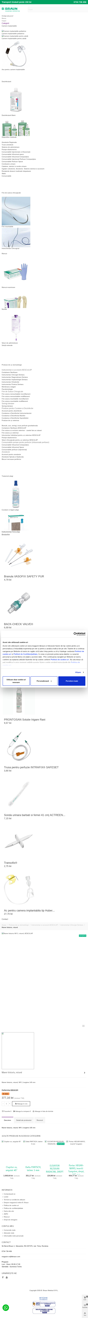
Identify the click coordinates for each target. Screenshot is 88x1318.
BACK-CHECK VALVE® (18, 624)
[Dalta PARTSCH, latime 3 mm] (33, 1151)
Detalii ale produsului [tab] (23, 1120)
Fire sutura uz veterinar (10, 433)
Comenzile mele (9, 1230)
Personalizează (43, 681)
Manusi (4, 253)
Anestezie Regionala (9, 142)
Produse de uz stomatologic (12, 365)
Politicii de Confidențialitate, (25, 654)
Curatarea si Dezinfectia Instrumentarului (16, 413)
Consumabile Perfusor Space (12, 161)
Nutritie (4, 309)
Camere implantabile (9, 26)
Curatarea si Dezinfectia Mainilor (13, 416)
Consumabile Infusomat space (13, 154)
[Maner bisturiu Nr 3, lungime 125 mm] (84, 1072)
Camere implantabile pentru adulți (14, 38)
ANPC (6, 1214)
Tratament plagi (7, 476)
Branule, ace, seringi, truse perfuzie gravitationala (20, 425)
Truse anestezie (7, 145)
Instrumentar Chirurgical (10, 248)
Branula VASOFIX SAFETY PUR (24, 576)
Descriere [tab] (7, 1120)
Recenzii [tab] (40, 1120)
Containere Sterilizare (9, 372)
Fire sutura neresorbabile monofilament (16, 394)
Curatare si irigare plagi (10, 510)
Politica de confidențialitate (13, 1208)
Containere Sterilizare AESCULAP (14, 428)
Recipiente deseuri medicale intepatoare (16, 171)
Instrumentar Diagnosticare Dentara (15, 377)
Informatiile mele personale (13, 1236)
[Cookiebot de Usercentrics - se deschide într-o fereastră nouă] (75, 634)
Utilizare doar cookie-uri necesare (16, 681)
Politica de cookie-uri (11, 1205)
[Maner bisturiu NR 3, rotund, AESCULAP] (83, 1026)
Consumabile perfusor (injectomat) (14, 450)
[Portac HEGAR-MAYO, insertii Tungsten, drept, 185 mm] (76, 1151)
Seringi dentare (7, 406)
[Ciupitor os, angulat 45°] (11, 1151)
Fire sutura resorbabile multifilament (15, 401)
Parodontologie (7, 389)
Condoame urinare (8, 164)
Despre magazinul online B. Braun (16, 1202)
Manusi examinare (8, 287)
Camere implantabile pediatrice (13, 33)
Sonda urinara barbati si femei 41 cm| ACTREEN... (34, 815)
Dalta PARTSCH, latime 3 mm (33, 1169)
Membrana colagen (9, 387)
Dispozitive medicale (9, 137)
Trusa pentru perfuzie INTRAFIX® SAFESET (31, 767)
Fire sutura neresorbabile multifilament (16, 396)
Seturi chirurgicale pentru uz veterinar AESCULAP (20, 440)
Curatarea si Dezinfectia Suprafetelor (15, 418)
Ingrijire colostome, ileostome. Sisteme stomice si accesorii (23, 169)
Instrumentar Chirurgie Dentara (13, 375)
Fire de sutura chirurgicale (11, 193)
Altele (4, 173)
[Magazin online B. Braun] (14, 9)
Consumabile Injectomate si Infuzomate (16, 152)
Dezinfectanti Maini (8, 115)
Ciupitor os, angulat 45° (11, 1169)
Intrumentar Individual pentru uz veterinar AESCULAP (21, 435)
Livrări (6, 1197)
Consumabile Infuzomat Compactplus (15, 157)
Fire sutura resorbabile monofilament (15, 399)
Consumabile (6, 176)
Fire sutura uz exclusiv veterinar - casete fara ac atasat (22, 430)
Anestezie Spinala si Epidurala (13, 457)
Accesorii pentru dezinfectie (12, 411)
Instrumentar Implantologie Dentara (15, 379)
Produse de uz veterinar (10, 420)
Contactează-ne (9, 1194)
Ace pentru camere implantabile (13, 69)
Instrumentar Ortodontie (10, 382)
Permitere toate (72, 681)
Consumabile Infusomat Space (13, 447)
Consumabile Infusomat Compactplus (15, 445)
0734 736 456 (80, 2)
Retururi (7, 1217)
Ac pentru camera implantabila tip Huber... (29, 910)
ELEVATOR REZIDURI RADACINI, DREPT (54, 1168)
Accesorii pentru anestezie (11, 454)
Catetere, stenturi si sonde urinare (14, 166)
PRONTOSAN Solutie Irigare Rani (24, 719)
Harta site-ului (9, 1211)
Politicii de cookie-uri (60, 660)
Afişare (78, 672)
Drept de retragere (10, 1220)
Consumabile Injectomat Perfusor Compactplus (19, 159)
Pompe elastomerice (9, 149)
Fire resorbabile (7, 226)
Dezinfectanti (6, 81)
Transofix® (10, 862)
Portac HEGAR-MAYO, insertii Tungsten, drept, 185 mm (76, 1170)
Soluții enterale (7, 345)
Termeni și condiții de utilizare (14, 1200)
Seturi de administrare (10, 343)
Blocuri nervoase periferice (11, 459)
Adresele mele (9, 1233)
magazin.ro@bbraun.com (11, 1256)
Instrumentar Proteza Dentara (12, 384)
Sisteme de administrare (10, 147)
